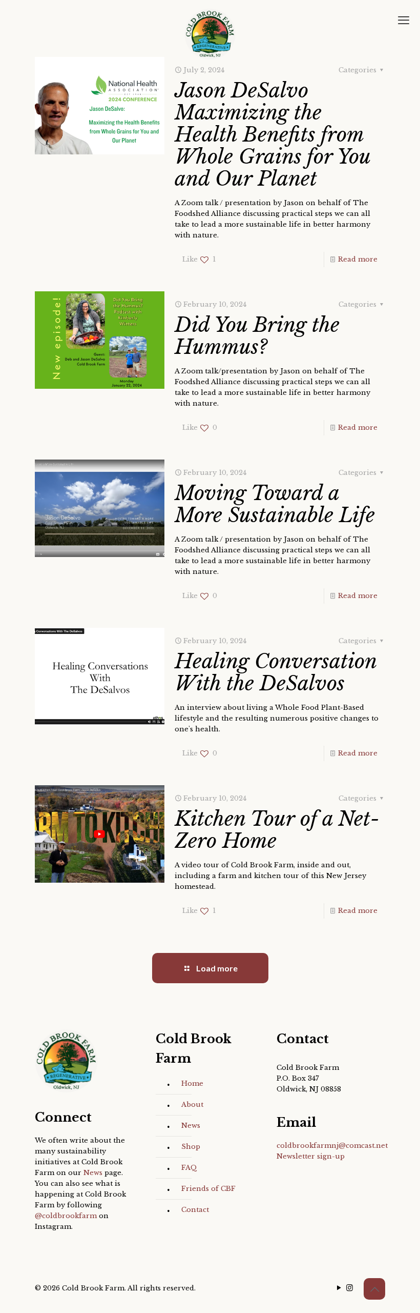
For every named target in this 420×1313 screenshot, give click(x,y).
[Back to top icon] (374, 1289)
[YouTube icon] (339, 1287)
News (92, 1172)
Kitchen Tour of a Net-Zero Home (277, 829)
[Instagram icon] (349, 1287)
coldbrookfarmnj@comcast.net (332, 1145)
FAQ (189, 1167)
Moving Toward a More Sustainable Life (275, 504)
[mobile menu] (403, 20)
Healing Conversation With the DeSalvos (275, 672)
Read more (357, 259)
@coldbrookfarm (66, 1215)
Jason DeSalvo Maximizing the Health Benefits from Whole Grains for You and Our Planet (272, 134)
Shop (190, 1146)
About (192, 1104)
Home (192, 1083)
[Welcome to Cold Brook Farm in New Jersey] (210, 34)
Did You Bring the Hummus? (257, 336)
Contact (195, 1209)
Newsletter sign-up (311, 1156)
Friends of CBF (208, 1188)
